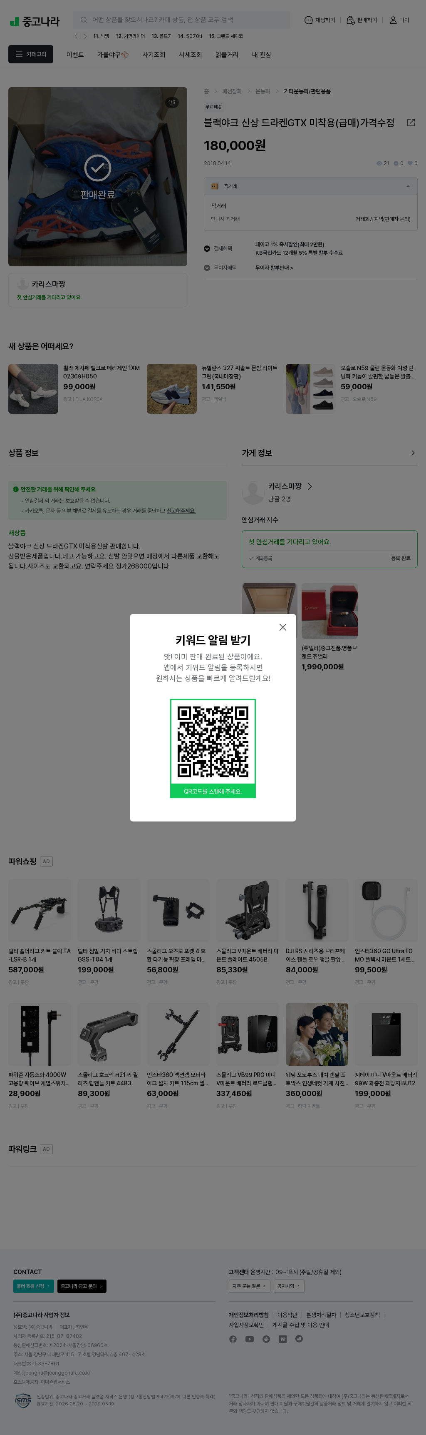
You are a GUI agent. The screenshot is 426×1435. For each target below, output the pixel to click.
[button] (283, 627)
